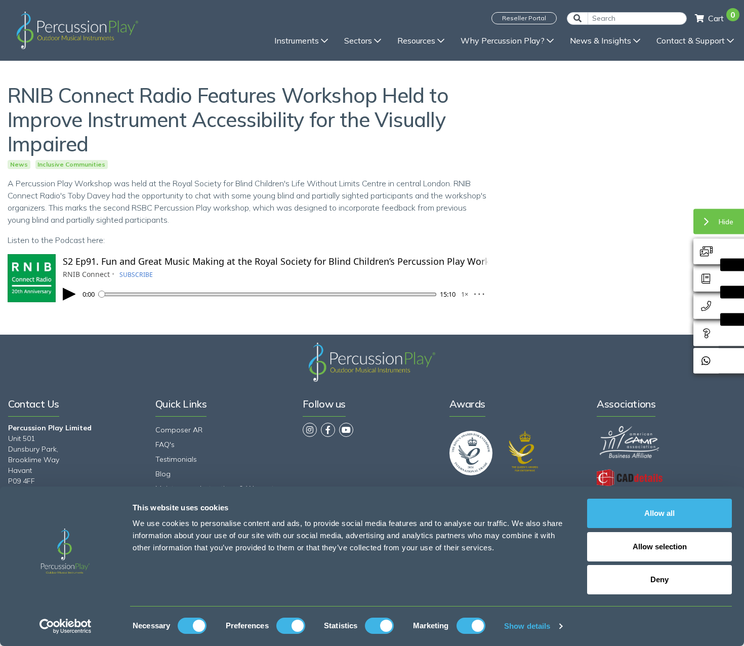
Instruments (296, 40)
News (19, 165)
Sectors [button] (358, 40)
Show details (527, 626)
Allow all (659, 513)
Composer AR (178, 429)
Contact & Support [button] (690, 40)
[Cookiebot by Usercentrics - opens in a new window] (65, 626)
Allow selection (660, 546)
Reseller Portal (524, 18)
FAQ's (165, 444)
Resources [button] (416, 40)
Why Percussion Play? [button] (503, 40)
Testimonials (176, 459)
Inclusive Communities (71, 165)
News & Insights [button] (600, 40)
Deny (659, 579)
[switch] (290, 626)
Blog (163, 473)
